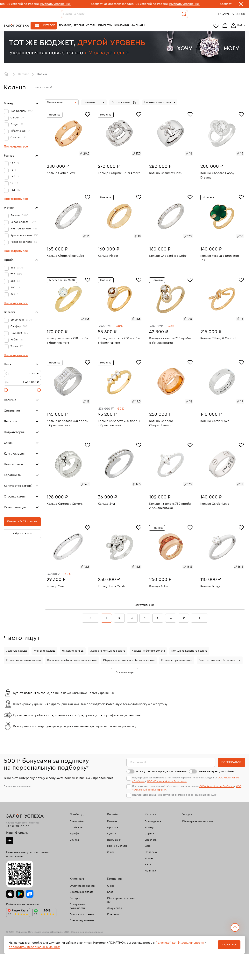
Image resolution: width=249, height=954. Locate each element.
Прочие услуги (117, 846)
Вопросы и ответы (82, 914)
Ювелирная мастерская (197, 821)
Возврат (75, 898)
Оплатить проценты (82, 886)
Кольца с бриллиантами (176, 660)
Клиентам (105, 25)
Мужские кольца (72, 650)
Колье (149, 858)
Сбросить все (22, 533)
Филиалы (138, 25)
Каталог (49, 25)
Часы (148, 864)
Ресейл (79, 25)
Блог (110, 892)
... (170, 617)
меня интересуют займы (216, 771)
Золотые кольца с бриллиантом (219, 660)
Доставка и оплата (81, 892)
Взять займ (77, 821)
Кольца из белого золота (148, 650)
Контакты (113, 914)
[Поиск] (184, 14)
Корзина (225, 25)
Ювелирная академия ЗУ (121, 900)
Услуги (91, 25)
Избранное (216, 25)
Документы (114, 908)
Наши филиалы (17, 832)
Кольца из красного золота (189, 650)
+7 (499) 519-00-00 (231, 14)
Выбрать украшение (18, 3)
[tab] (64, 154)
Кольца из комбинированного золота (71, 660)
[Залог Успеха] (16, 25)
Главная (7, 74)
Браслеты (151, 840)
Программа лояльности (77, 906)
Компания (122, 25)
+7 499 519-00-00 (17, 826)
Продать (112, 827)
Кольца (149, 827)
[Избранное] (87, 114)
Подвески (151, 852)
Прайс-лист (77, 827)
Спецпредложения (82, 920)
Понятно (229, 944)
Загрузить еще (144, 605)
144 (183, 617)
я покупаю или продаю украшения (161, 771)
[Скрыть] (241, 4)
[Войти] (237, 25)
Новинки (150, 870)
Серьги (149, 833)
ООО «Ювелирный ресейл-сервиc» (167, 781)
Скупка (74, 840)
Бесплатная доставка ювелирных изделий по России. (92, 3)
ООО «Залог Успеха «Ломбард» (216, 786)
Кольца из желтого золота (23, 660)
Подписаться (231, 762)
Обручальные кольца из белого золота (128, 660)
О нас (111, 852)
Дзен (9, 840)
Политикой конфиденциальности (179, 942)
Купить (111, 833)
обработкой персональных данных (34, 947)
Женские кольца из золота (107, 650)
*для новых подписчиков (17, 786)
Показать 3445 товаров (22, 521)
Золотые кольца (16, 650)
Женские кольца (44, 650)
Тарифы (75, 833)
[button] (124, 102)
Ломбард (65, 25)
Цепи (148, 846)
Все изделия (153, 821)
